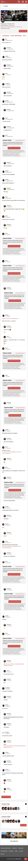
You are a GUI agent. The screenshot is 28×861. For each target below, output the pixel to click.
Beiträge (2, 26)
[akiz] (16, 808)
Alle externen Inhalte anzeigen (14, 148)
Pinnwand (6, 35)
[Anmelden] (22, 2)
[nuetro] (18, 808)
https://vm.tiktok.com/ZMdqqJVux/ (10, 318)
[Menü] (26, 1)
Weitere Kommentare (6, 796)
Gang (11, 321)
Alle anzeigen (23, 825)
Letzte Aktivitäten (16, 35)
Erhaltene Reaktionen (11, 26)
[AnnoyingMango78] (3, 821)
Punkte (18, 26)
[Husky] (5, 821)
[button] (23, 31)
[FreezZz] (3, 808)
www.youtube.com (20, 140)
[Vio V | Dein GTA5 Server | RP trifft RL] (3, 1)
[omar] (13, 808)
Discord (18, 339)
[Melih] (11, 808)
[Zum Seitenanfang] (25, 859)
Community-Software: (14, 858)
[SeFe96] (8, 808)
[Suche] (19, 1)
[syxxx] (5, 808)
